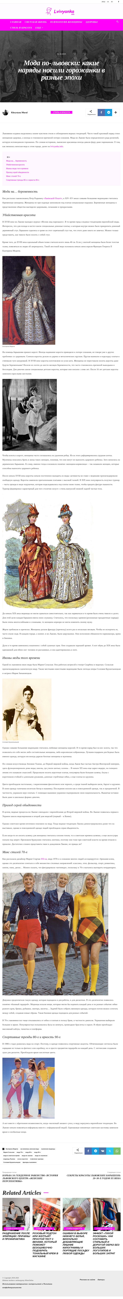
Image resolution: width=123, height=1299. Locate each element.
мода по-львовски (41, 1155)
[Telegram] (108, 112)
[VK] (102, 1151)
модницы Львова (9, 1159)
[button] (117, 22)
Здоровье (92, 22)
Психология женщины (66, 22)
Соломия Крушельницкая (11, 1162)
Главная (15, 22)
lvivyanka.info (56, 146)
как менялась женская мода (29, 1149)
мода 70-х (20, 1152)
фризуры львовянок (30, 1162)
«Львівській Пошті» (52, 198)
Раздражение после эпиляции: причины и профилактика (16, 1236)
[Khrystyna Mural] (6, 113)
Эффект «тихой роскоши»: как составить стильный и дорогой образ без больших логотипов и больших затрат (106, 1243)
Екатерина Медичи (12, 1149)
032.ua (43, 859)
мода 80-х (28, 1152)
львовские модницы (48, 1149)
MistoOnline (29, 1280)
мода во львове (27, 1155)
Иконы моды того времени (17, 168)
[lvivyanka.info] (61, 11)
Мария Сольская (8, 1152)
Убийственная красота (15, 165)
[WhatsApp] (117, 1151)
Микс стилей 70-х (13, 176)
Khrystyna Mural (19, 112)
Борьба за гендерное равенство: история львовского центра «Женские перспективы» (30, 1178)
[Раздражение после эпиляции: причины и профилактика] (16, 1214)
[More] (116, 112)
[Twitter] (109, 1151)
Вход (103, 1)
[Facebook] (118, 1)
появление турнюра (36, 1159)
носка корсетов (22, 1159)
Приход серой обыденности (17, 172)
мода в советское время (11, 1155)
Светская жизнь (36, 22)
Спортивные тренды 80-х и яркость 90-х (22, 180)
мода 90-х (37, 1152)
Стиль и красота (21, 27)
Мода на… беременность (16, 161)
